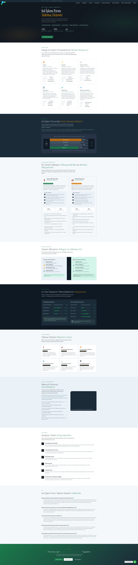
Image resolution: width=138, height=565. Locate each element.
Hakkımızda (84, 2)
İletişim (134, 2)
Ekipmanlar (97, 2)
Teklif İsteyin (59, 559)
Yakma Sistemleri (115, 2)
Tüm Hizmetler (68, 559)
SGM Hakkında (78, 559)
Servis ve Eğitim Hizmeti (126, 2)
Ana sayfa (78, 2)
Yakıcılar (91, 2)
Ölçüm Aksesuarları (106, 2)
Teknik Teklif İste (48, 36)
